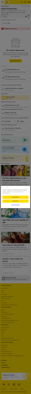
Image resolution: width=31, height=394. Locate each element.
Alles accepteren (15, 197)
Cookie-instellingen (15, 204)
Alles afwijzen (15, 201)
